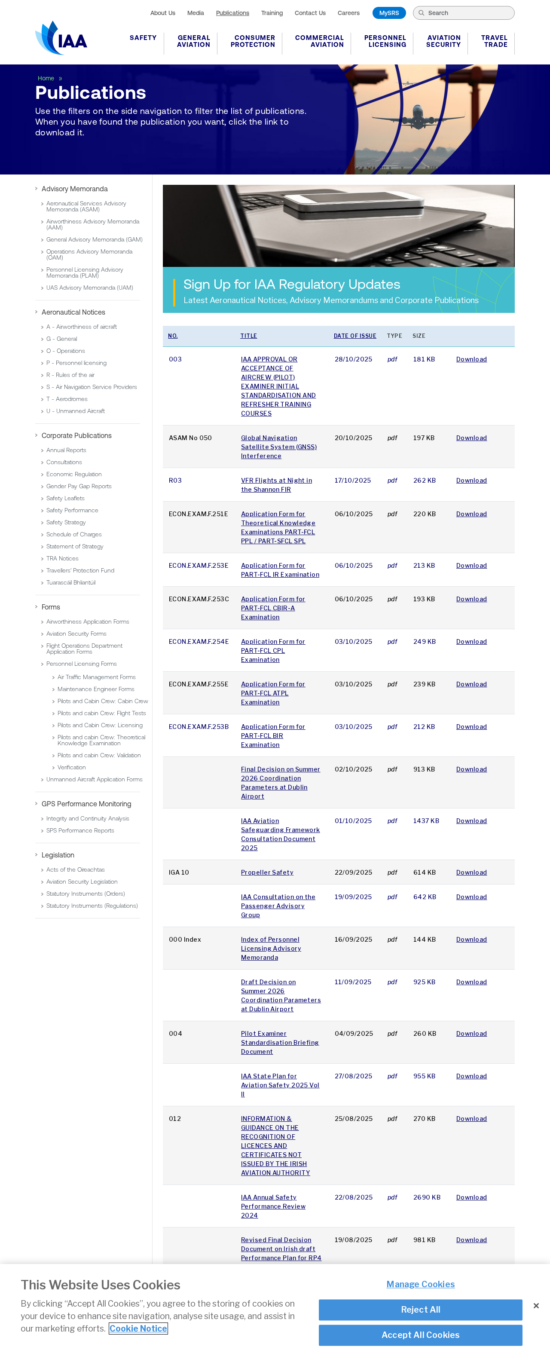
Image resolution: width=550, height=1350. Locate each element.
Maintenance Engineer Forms (96, 689)
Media (195, 12)
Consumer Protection (253, 41)
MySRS (389, 12)
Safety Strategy (66, 522)
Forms (51, 607)
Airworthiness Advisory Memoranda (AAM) (92, 224)
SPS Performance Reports (80, 830)
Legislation (58, 855)
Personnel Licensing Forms (81, 664)
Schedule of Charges (74, 534)
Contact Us (310, 12)
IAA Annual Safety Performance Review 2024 (273, 1206)
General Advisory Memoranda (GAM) (94, 239)
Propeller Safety (267, 872)
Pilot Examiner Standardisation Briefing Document (280, 1042)
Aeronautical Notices (73, 312)
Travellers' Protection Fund (80, 570)
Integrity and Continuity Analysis (87, 818)
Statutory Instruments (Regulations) (92, 906)
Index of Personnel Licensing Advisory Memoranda (271, 948)
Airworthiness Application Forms (87, 621)
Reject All (421, 1309)
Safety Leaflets (65, 498)
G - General (61, 339)
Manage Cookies (420, 1285)
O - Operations (65, 351)
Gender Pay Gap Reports (79, 486)
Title (248, 336)
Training (272, 12)
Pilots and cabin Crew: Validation (99, 755)
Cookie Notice (138, 1328)
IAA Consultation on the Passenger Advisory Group (278, 905)
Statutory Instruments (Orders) (85, 894)
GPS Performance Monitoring (86, 804)
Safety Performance (72, 510)
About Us (162, 12)
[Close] (536, 1305)
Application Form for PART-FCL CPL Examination (273, 650)
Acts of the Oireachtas (75, 869)
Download (471, 359)
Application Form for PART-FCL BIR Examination (273, 735)
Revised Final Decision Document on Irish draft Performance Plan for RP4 (281, 1248)
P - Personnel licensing (76, 363)
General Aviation (194, 41)
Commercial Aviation (319, 41)
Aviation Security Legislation (82, 882)
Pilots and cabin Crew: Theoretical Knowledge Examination (101, 740)
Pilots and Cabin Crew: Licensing (100, 725)
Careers (349, 12)
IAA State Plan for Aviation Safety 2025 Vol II (280, 1085)
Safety (143, 37)
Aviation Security (443, 41)
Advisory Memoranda (75, 189)
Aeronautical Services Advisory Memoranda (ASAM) (86, 206)
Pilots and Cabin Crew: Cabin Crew (103, 701)
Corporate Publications (77, 435)
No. (173, 336)
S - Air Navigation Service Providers (91, 387)
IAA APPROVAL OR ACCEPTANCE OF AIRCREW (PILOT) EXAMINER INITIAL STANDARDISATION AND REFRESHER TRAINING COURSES (278, 386)
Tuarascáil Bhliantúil (70, 582)
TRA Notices (62, 558)
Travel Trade (494, 41)
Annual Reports (66, 450)
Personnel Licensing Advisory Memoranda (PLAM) (84, 272)
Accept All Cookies (421, 1335)
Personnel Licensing (385, 41)
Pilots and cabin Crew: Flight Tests (102, 713)
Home (47, 78)
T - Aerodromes (67, 399)
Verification (72, 767)
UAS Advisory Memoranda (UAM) (89, 288)
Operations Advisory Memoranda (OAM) (89, 254)
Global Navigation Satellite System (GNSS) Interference (279, 446)
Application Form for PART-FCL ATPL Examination (273, 693)
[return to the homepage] (61, 38)
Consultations (64, 462)
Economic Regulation (74, 474)
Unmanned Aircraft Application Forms (94, 779)
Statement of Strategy (75, 546)
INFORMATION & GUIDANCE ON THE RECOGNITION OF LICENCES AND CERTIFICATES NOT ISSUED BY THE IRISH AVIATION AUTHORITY (275, 1145)
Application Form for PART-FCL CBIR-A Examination (273, 608)
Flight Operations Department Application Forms (84, 649)
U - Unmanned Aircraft (75, 411)
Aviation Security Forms (76, 634)
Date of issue (355, 336)
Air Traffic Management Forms (97, 677)
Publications (232, 12)
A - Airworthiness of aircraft (81, 327)
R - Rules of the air (70, 375)
